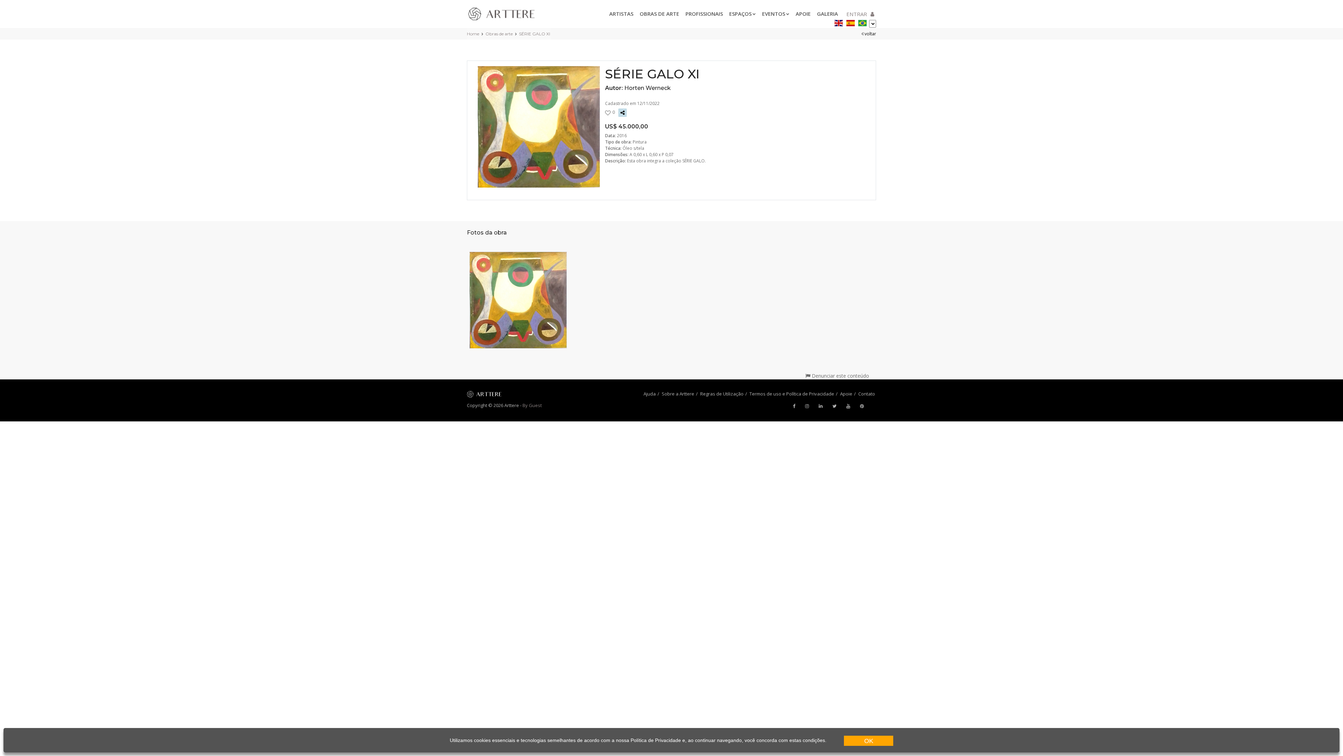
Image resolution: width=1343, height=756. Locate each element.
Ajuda (650, 394)
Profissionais (704, 13)
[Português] (862, 22)
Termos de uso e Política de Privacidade (791, 394)
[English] (838, 22)
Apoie (803, 13)
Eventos (773, 13)
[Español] (850, 22)
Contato (866, 394)
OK (868, 740)
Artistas (621, 13)
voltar (870, 34)
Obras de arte (659, 13)
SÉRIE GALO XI (534, 33)
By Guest (532, 405)
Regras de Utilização (722, 394)
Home (473, 33)
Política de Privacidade (656, 740)
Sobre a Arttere (678, 394)
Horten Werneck (647, 88)
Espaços (740, 13)
